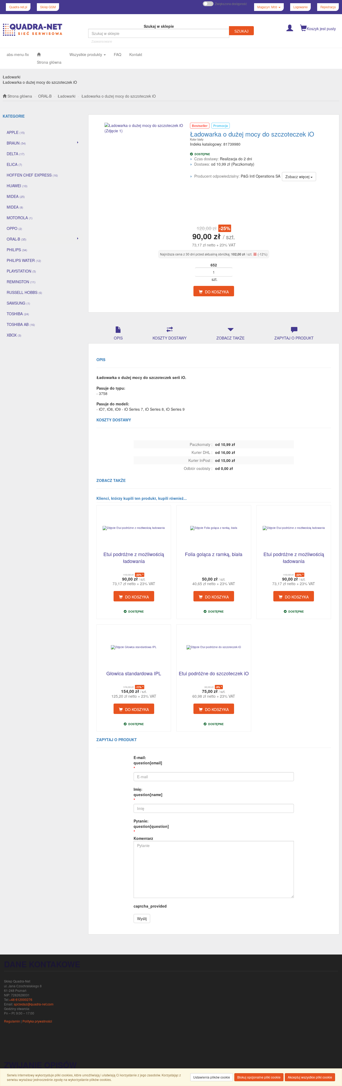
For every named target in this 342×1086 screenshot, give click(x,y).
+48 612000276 (20, 999)
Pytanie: (151, 823)
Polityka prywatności (37, 1021)
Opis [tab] (118, 338)
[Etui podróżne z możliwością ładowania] (133, 528)
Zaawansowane (101, 41)
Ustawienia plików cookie (211, 1077)
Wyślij (142, 918)
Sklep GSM (48, 7)
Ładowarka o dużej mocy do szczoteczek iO (118, 96)
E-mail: (148, 760)
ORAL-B (45, 96)
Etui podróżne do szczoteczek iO (214, 673)
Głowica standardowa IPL (133, 673)
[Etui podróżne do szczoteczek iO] (213, 647)
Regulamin (12, 1021)
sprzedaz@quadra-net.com (33, 1004)
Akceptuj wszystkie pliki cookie (310, 1077)
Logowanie (300, 7)
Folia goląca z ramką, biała (213, 554)
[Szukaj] (241, 30)
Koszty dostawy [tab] (169, 338)
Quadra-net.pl (18, 7)
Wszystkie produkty (86, 54)
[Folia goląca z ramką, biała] (213, 528)
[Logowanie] (290, 27)
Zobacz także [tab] (230, 338)
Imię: (148, 791)
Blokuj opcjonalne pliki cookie (259, 1077)
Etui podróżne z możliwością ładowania (133, 557)
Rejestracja (328, 7)
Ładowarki (66, 96)
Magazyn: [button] (267, 7)
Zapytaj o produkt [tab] (294, 338)
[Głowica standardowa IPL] (133, 647)
